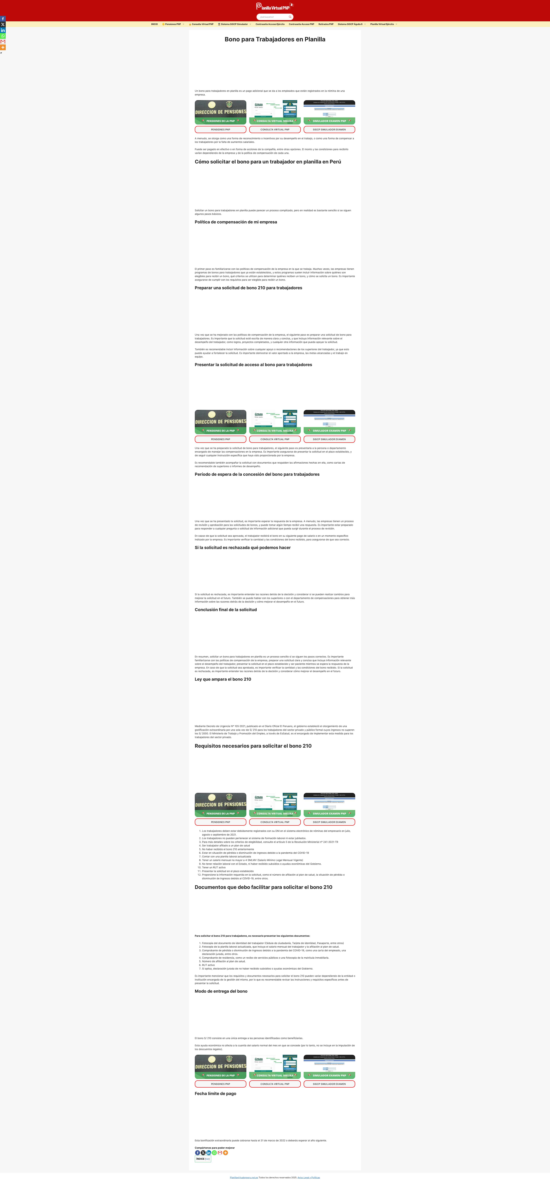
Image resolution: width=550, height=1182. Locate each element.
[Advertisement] (275, 68)
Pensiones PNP (220, 129)
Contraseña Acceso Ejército (270, 24)
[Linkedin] (208, 1152)
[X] (203, 1152)
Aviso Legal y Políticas (309, 1177)
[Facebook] (197, 1152)
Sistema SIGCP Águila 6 (350, 24)
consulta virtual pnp (275, 129)
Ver (207, 1159)
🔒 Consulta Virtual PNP (201, 24)
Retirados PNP (326, 24)
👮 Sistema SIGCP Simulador (233, 24)
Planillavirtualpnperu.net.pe (244, 1177)
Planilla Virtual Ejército (382, 24)
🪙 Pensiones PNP (171, 24)
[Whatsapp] (214, 1152)
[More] (225, 1152)
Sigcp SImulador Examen (329, 129)
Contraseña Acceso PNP (301, 24)
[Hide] (1, 53)
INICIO (154, 24)
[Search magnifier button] (290, 17)
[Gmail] (219, 1152)
